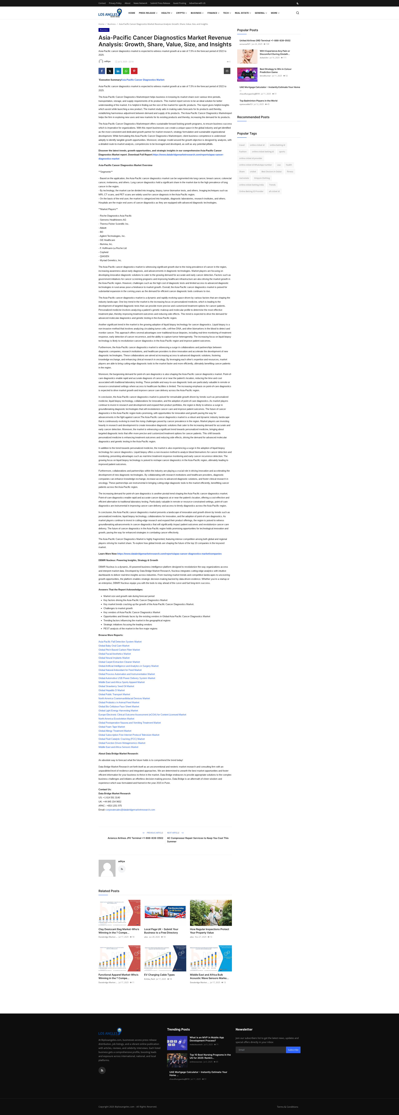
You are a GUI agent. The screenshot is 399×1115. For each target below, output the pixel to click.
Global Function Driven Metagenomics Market (122, 743)
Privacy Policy (115, 3)
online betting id (277, 145)
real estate (244, 178)
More (274, 12)
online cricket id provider (250, 158)
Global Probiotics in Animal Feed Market (119, 702)
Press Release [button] (147, 12)
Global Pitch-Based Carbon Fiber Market (119, 649)
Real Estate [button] (242, 12)
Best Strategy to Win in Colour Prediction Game (276, 70)
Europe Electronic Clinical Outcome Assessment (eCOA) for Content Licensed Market (142, 714)
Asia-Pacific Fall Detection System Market (120, 641)
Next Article (173, 832)
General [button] (260, 12)
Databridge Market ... (108, 937)
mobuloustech (196, 1044)
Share (242, 171)
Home (131, 12)
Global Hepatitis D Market (112, 690)
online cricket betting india (251, 184)
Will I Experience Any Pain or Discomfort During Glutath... (275, 52)
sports (282, 151)
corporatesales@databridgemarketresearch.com (130, 809)
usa (279, 165)
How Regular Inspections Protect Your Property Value (209, 931)
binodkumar (265, 75)
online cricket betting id (263, 151)
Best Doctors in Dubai (271, 171)
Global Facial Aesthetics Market (115, 653)
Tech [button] (226, 12)
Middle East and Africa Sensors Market (118, 747)
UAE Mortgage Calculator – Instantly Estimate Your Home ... (270, 89)
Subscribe (293, 1049)
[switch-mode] (298, 3)
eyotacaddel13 (246, 104)
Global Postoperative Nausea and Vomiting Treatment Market (130, 722)
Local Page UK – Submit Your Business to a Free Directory (161, 931)
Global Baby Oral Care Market (114, 645)
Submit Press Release (160, 3)
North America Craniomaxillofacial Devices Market (124, 698)
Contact (102, 3)
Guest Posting (179, 3)
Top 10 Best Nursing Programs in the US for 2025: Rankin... (210, 1056)
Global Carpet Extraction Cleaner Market (119, 662)
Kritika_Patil (149, 979)
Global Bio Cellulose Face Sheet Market (119, 706)
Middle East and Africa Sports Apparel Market (122, 682)
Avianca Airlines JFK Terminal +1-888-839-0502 (135, 838)
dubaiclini (264, 57)
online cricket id (257, 145)
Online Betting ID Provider (251, 191)
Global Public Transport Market (114, 694)
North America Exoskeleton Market (116, 718)
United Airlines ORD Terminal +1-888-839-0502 (265, 40)
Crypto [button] (180, 12)
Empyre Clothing (262, 178)
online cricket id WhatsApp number (255, 165)
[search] (297, 13)
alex (146, 937)
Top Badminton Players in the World (258, 100)
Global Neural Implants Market (114, 657)
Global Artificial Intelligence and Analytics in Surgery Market (129, 666)
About (127, 3)
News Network (140, 3)
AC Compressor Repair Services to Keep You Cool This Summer (197, 840)
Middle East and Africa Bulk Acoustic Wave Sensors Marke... (209, 976)
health (289, 165)
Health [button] (165, 12)
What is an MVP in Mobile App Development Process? (207, 1039)
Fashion (243, 151)
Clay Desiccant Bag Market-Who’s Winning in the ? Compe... (119, 931)
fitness (290, 171)
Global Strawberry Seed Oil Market (116, 686)
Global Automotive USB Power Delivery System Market (127, 678)
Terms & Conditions (287, 1106)
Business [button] (196, 12)
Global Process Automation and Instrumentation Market (127, 674)
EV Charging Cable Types (159, 974)
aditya (121, 861)
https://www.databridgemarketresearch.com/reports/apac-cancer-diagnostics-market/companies (169, 553)
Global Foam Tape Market (112, 726)
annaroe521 (245, 44)
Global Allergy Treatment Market (115, 730)
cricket (253, 171)
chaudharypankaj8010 (250, 93)
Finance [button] (212, 12)
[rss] (102, 1070)
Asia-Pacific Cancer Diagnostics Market (142, 79)
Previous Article (154, 832)
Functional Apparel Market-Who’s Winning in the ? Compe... (118, 976)
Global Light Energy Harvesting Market (118, 710)
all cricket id (274, 191)
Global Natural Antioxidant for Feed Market (120, 670)
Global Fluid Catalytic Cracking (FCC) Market (122, 739)
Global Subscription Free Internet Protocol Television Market (129, 735)
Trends (272, 184)
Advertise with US (197, 3)
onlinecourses (196, 1061)
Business (112, 24)
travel (242, 145)
